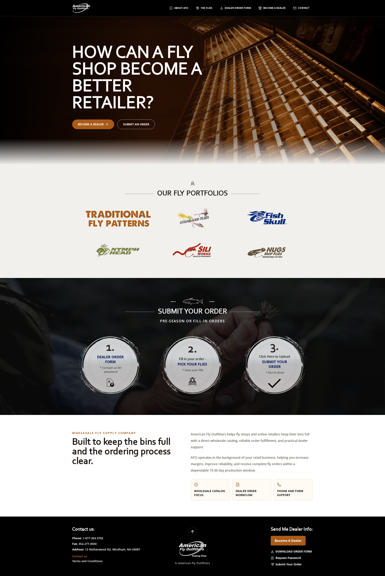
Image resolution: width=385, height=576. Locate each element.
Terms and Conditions (87, 561)
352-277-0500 (88, 544)
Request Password (288, 558)
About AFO (181, 8)
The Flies (206, 8)
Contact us (79, 556)
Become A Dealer (288, 540)
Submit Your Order (289, 564)
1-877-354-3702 (93, 538)
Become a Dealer (274, 8)
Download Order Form (294, 551)
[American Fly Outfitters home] (81, 8)
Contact (303, 8)
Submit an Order (136, 124)
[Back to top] (192, 531)
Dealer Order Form (238, 8)
